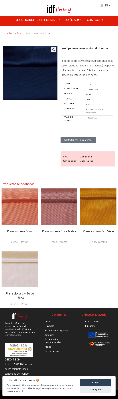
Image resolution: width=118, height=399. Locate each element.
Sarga (20, 33)
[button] (53, 49)
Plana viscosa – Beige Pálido (19, 296)
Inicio (4, 33)
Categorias (46, 20)
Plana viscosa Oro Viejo (98, 231)
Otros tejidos (52, 351)
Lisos (11, 33)
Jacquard (49, 335)
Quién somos (74, 20)
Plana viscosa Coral (20, 231)
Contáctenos (92, 321)
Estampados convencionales (53, 341)
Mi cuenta (90, 326)
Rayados (49, 326)
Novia (48, 347)
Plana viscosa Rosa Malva (59, 231)
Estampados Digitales (56, 330)
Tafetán (23, 242)
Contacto (95, 20)
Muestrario (24, 20)
